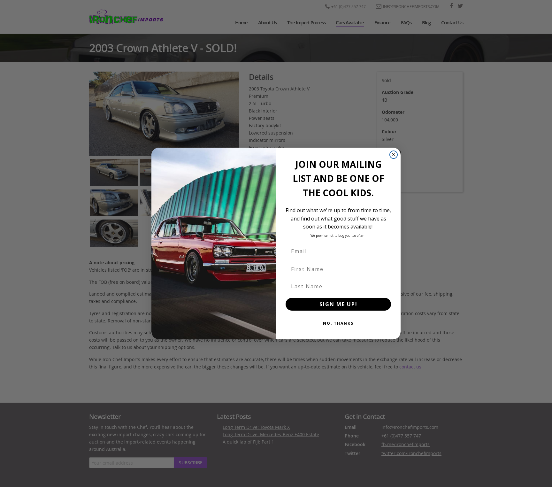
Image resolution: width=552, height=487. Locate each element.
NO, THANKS (338, 323)
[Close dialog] (393, 154)
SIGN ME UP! (338, 304)
